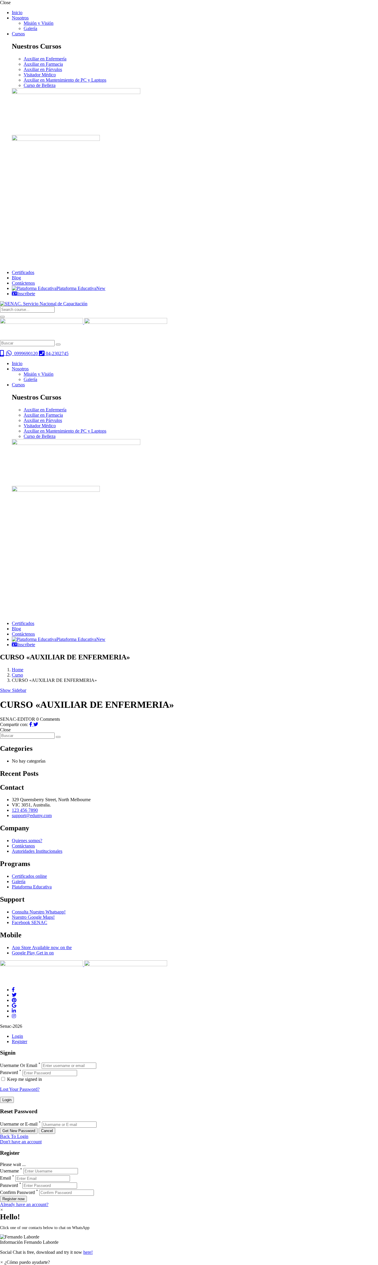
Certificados (23, 272)
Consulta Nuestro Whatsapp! (39, 911)
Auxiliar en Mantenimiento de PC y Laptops (65, 80)
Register (19, 1041)
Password (9, 1072)
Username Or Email (18, 1065)
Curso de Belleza (40, 85)
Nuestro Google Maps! (33, 917)
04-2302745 (57, 353)
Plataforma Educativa (80, 288)
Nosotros (20, 17)
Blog (16, 277)
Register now (13, 1199)
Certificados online (29, 876)
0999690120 (25, 353)
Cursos (18, 33)
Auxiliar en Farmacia (43, 64)
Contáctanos (23, 845)
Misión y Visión (38, 23)
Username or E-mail (19, 1124)
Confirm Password (17, 1192)
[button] (189, 1239)
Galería (30, 28)
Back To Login (14, 1136)
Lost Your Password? (20, 1089)
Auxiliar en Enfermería (45, 58)
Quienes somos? (27, 840)
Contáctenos (23, 283)
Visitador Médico (40, 74)
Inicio (17, 12)
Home (17, 669)
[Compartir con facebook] (31, 724)
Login (17, 1036)
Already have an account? (24, 1204)
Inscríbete (26, 293)
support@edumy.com (32, 815)
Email (5, 1178)
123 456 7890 (25, 810)
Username (9, 1170)
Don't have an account (21, 1141)
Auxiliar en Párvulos (43, 69)
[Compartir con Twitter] (35, 724)
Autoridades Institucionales (37, 851)
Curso (17, 674)
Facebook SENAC (29, 922)
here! (88, 1252)
